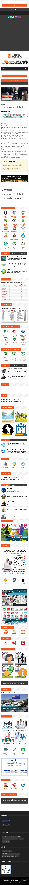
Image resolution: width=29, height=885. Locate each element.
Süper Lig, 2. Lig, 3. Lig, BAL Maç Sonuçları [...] (11, 308)
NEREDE (6, 485)
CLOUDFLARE (5, 841)
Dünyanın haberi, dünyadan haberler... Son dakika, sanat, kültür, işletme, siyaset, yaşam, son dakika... (17, 271)
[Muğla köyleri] (21, 416)
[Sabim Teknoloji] (14, 766)
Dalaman (10, 799)
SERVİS (14, 440)
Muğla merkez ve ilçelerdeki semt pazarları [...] (11, 387)
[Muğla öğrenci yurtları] (21, 658)
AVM (8, 514)
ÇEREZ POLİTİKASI (6, 851)
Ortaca (19, 800)
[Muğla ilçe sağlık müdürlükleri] (21, 738)
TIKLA (17, 170)
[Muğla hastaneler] (8, 725)
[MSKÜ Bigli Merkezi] (21, 671)
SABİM (18, 836)
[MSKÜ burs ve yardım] (8, 671)
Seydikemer (23, 800)
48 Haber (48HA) (5, 122)
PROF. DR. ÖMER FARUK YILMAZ (10, 839)
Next (26, 597)
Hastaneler (9, 488)
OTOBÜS (23, 440)
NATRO (21, 839)
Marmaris (8, 800)
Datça (14, 799)
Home (4, 83)
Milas (16, 800)
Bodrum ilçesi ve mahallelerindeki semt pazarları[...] (12, 390)
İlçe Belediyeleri (6, 683)
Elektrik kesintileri (9, 682)
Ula (2, 802)
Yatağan (5, 802)
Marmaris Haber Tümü (12, 83)
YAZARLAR (23, 365)
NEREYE (14, 485)
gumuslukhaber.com (6, 882)
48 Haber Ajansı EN (23, 879)
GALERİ (6, 365)
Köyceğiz (4, 800)
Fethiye (17, 799)
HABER (5, 253)
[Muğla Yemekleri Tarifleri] (14, 178)
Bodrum (6, 799)
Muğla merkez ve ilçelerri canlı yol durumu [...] (11, 692)
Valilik (11, 683)
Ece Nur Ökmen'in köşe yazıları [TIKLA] (10, 479)
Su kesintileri (15, 682)
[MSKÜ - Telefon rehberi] (8, 658)
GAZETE (14, 253)
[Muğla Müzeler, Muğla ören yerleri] (21, 429)
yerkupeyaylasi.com (15, 882)
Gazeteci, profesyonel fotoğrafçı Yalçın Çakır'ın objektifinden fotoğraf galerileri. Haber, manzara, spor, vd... (17, 370)
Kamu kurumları (10, 501)
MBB (3, 799)
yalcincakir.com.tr (23, 882)
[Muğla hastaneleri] (14, 115)
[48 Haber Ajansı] (14, 561)
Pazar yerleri (10, 495)
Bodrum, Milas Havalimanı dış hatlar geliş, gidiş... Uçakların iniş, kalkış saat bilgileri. (16, 451)
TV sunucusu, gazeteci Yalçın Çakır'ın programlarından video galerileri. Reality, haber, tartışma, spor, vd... (16, 376)
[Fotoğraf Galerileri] (3, 370)
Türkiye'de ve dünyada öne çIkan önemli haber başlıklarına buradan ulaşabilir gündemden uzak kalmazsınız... (16, 258)
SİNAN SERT (12, 836)
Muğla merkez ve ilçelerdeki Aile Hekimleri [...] (11, 401)
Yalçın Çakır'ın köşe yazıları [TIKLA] (9, 477)
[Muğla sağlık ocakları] (8, 738)
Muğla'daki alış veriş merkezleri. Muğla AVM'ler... (16, 516)
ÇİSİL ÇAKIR (5, 836)
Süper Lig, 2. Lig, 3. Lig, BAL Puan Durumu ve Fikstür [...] (14, 282)
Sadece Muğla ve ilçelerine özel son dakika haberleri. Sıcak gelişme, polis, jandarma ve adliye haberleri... (16, 265)
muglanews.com (22, 880)
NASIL (23, 485)
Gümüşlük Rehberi (14, 880)
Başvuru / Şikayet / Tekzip (8, 856)
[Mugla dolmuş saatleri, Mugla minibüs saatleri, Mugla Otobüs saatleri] (14, 62)
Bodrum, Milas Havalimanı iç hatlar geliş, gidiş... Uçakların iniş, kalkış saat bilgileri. (16, 445)
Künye (16, 856)
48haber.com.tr (6, 880)
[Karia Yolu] (8, 429)
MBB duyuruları (22, 682)
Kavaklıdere (22, 799)
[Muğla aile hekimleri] (21, 725)
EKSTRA (23, 253)
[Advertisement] (14, 34)
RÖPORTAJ (14, 365)
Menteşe (12, 800)
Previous (3, 597)
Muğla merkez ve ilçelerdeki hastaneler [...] (10, 399)
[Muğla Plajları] (8, 416)
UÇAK (5, 440)
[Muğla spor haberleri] (14, 532)
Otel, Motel (9, 508)
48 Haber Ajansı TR (14, 879)
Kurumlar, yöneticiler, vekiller (18, 683)
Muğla (6, 585)
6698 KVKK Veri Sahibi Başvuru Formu (10, 853)
